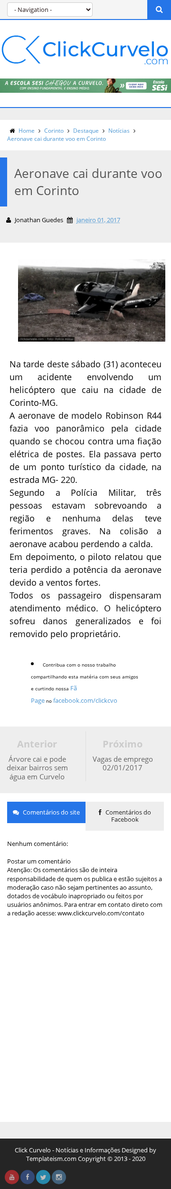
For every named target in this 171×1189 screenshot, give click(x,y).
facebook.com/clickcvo (85, 700)
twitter (43, 1177)
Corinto (54, 131)
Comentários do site (50, 812)
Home (27, 131)
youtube (12, 1177)
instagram (59, 1177)
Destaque (86, 131)
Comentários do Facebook (127, 816)
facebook (27, 1177)
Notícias (119, 131)
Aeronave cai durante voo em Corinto (56, 139)
